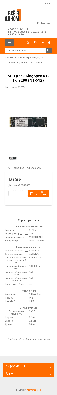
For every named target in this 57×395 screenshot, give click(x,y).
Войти (47, 3)
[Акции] (28, 42)
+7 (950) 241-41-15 (18, 29)
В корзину (42, 193)
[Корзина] (49, 42)
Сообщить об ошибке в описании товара (28, 339)
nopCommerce (34, 390)
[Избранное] (42, 42)
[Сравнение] (35, 42)
